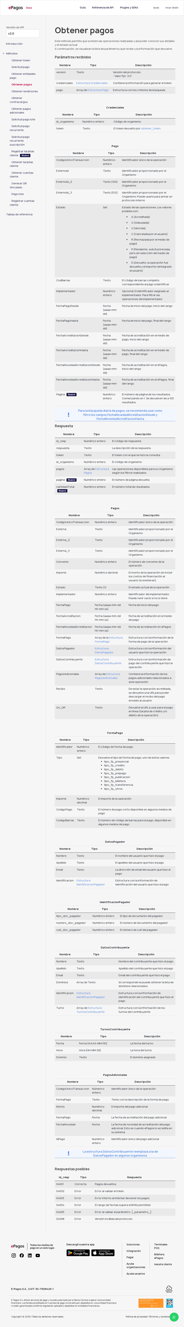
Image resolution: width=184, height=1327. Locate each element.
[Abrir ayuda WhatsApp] (174, 1317)
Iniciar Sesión (171, 7)
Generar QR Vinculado (18, 185)
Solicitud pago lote (23, 119)
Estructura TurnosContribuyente (91, 1010)
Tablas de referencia (19, 214)
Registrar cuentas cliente (22, 203)
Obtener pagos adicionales (20, 111)
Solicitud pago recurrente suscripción (20, 140)
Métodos (12, 53)
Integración (133, 1251)
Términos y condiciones (161, 1316)
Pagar (130, 1257)
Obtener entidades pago (23, 76)
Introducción (14, 44)
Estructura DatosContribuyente (108, 661)
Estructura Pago (98, 90)
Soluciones (133, 1244)
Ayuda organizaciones (135, 1265)
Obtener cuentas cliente (21, 175)
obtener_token (151, 128)
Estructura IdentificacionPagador (91, 882)
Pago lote (18, 194)
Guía (83, 7)
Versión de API (15, 27)
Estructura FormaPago (109, 639)
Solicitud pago (21, 67)
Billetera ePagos (159, 1256)
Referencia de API (103, 7)
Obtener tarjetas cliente (21, 164)
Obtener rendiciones (25, 91)
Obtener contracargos (19, 100)
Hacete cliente (163, 1264)
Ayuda (156, 7)
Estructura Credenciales (92, 83)
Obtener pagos (22, 84)
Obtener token (21, 60)
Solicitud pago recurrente (20, 128)
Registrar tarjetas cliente (22, 153)
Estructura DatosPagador (104, 650)
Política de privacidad (136, 1316)
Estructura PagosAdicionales (107, 676)
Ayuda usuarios (135, 1273)
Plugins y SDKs (129, 7)
